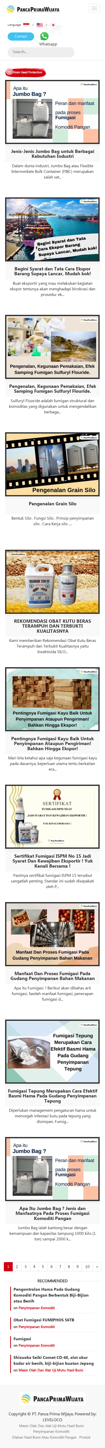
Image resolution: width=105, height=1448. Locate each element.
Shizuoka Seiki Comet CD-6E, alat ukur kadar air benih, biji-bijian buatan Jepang (54, 1360)
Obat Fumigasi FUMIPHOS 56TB (44, 1320)
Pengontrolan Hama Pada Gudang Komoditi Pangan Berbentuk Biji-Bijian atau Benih (51, 1295)
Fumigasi (22, 1339)
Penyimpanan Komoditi (37, 1308)
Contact (21, 36)
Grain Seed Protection (27, 72)
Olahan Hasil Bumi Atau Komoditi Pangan (44, 1437)
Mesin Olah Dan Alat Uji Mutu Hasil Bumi (51, 1370)
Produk (84, 1437)
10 (87, 1266)
